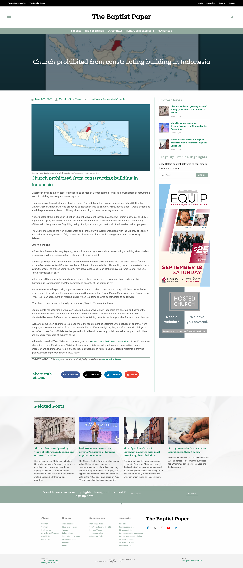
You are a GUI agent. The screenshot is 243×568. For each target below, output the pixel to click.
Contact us (45, 539)
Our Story (44, 524)
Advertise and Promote (49, 533)
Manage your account (127, 542)
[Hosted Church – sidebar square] (184, 312)
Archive (65, 530)
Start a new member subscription (131, 533)
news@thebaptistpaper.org (192, 561)
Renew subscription (126, 527)
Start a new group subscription (130, 536)
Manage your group (126, 539)
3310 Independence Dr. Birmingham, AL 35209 (49, 562)
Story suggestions (96, 524)
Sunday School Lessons (140, 31)
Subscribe (122, 524)
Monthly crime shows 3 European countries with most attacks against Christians (189, 142)
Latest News (115, 31)
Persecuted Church (114, 99)
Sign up (202, 175)
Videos (64, 546)
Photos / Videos (95, 530)
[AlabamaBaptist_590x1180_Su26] (184, 235)
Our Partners (46, 530)
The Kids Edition (94, 31)
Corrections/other (96, 533)
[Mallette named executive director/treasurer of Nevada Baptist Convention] (164, 127)
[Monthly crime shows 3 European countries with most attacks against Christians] (164, 144)
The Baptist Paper (37, 3)
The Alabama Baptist (17, 3)
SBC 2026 (76, 31)
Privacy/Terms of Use (103, 561)
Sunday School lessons (71, 536)
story (58, 359)
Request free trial (125, 546)
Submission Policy (96, 536)
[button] (232, 17)
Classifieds (165, 31)
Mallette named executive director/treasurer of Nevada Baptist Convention (189, 126)
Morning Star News (70, 99)
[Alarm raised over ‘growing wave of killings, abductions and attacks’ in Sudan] (164, 111)
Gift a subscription (125, 530)
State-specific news (69, 527)
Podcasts (65, 542)
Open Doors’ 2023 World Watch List (110, 341)
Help (115, 561)
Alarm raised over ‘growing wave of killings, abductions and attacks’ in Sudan (188, 109)
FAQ (120, 561)
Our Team (44, 527)
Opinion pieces (67, 533)
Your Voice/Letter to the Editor (100, 527)
